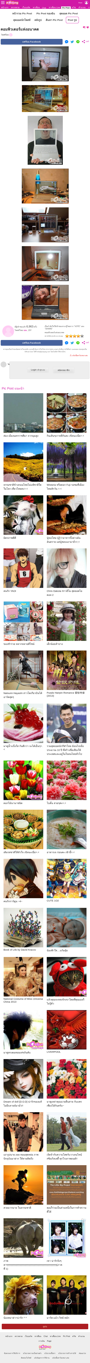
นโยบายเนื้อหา (49, 1353)
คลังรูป (38, 20)
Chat (44, 8)
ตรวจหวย (15, 7)
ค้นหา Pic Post (54, 20)
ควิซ (74, 7)
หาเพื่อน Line (54, 7)
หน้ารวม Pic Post (22, 13)
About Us (82, 1353)
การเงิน (42, 1341)
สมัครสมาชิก (64, 370)
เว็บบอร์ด (26, 7)
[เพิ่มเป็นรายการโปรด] (87, 27)
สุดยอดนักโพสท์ (21, 20)
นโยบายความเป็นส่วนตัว (32, 1353)
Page (49, 1341)
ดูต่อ (45, 1326)
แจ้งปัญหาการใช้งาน (41, 1358)
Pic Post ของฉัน (45, 13)
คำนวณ (82, 7)
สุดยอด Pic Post (68, 13)
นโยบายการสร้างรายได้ (67, 1353)
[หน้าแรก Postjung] (12, 2)
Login (38, 370)
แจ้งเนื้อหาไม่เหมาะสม (79, 355)
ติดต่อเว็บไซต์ (26, 1358)
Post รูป (72, 20)
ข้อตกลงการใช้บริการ (12, 1353)
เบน (25, 330)
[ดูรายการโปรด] (84, 27)
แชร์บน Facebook (31, 42)
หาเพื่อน (36, 7)
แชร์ (87, 41)
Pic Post (66, 8)
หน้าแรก (4, 7)
